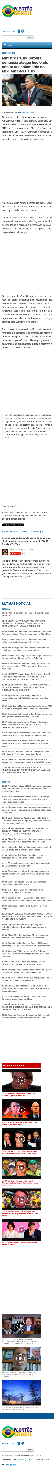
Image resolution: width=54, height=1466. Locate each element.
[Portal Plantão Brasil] (17, 11)
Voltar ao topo (10, 1464)
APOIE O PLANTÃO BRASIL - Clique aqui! (22, 531)
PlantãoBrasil (28, 112)
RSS (22, 31)
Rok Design (22, 1459)
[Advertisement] (28, 23)
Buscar (30, 37)
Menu (10, 45)
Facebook (18, 31)
